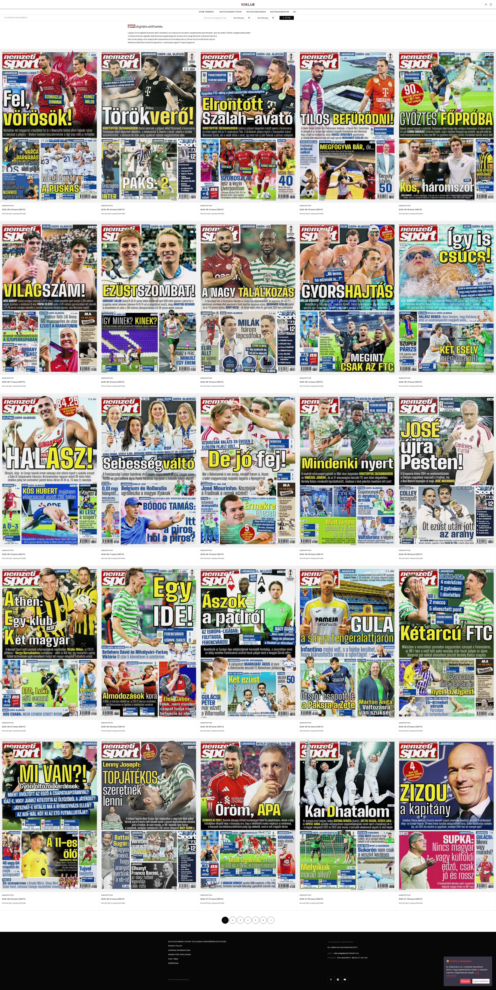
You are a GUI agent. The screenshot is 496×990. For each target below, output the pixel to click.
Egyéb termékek (206, 12)
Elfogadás (465, 981)
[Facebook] (330, 979)
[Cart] (491, 4)
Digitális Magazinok (256, 12)
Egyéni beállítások (481, 981)
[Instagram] (337, 979)
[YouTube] (344, 979)
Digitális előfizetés (279, 12)
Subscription (8, 206)
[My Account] (486, 4)
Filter (287, 18)
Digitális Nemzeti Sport (230, 12)
